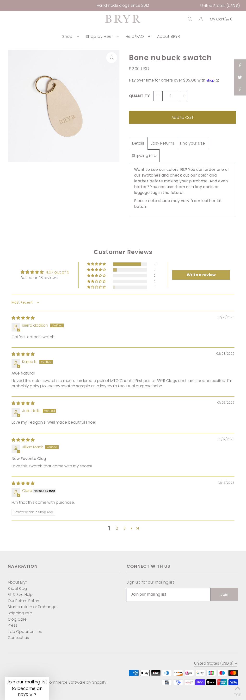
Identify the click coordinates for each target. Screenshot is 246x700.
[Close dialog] (171, 315)
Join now (96, 391)
